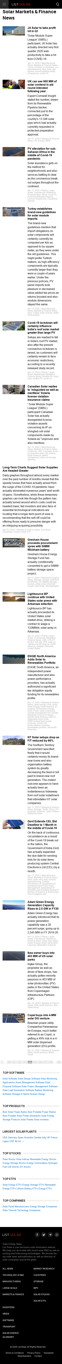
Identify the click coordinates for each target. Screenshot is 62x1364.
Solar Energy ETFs (12, 1184)
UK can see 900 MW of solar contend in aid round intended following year (42, 86)
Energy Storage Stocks (14, 1163)
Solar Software (10, 1078)
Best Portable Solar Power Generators (22, 1115)
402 (19, 1062)
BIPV (36, 1288)
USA (5, 1137)
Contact (38, 1356)
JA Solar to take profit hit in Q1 (42, 29)
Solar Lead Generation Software (18, 1090)
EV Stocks (25, 1167)
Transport (9, 1327)
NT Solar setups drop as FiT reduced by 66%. (43, 739)
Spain (20, 1137)
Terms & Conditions (15, 1353)
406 (40, 1062)
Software (8, 1320)
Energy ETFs (45, 1188)
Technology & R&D (13, 1275)
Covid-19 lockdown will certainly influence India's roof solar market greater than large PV (43, 327)
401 (14, 1062)
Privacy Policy (33, 1353)
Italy (44, 1137)
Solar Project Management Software (40, 1086)
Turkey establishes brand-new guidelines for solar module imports (42, 213)
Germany (12, 1137)
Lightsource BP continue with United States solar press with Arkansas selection (42, 598)
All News (8, 1269)
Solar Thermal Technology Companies (21, 1210)
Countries (40, 1275)
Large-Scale (10, 1288)
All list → (19, 1141)
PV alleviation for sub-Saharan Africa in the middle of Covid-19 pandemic (42, 153)
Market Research (44, 1269)
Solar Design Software (29, 1078)
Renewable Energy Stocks (43, 1159)
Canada (37, 1137)
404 (30, 1062)
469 (58, 1062)
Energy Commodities (37, 1163)
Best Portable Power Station (42, 1112)
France (54, 1137)
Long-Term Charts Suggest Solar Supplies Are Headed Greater (30, 469)
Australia (28, 1137)
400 (9, 1062)
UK (48, 1137)
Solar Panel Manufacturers (16, 1206)
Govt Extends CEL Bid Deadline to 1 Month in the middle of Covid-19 (42, 824)
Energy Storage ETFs (33, 1184)
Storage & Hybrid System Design (28, 1094)
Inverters (8, 1307)
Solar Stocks (9, 1159)
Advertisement (24, 1356)
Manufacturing (12, 1281)
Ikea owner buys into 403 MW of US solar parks (41, 956)
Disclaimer (49, 1353)
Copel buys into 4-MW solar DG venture (42, 1017)
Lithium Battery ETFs (27, 1188)
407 (45, 1062)
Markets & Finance (13, 1294)
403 (24, 1062)
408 (50, 1062)
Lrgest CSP (8, 1141)
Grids (6, 1314)
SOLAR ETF (40, 1301)
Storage (39, 1281)
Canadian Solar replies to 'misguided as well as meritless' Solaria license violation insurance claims (43, 393)
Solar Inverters (41, 1119)
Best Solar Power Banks (15, 1112)
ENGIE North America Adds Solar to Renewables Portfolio (42, 659)
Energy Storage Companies (43, 1206)
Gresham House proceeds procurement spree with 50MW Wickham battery (43, 544)
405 (35, 1062)
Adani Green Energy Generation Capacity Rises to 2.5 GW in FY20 (43, 905)
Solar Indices (22, 1159)
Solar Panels (27, 1119)
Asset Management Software (30, 1082)
